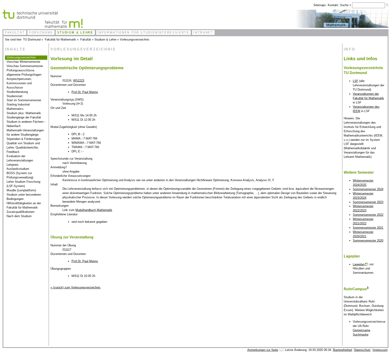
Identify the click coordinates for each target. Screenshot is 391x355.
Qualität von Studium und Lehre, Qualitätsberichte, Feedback (23, 148)
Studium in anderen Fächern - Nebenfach (26, 124)
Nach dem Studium (19, 216)
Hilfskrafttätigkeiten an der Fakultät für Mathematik (24, 205)
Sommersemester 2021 (368, 227)
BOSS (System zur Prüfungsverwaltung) (20, 175)
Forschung (41, 32)
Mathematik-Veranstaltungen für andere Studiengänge (25, 132)
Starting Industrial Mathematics (18, 106)
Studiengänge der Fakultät (24, 117)
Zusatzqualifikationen (20, 211)
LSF (355, 81)
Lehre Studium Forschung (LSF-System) (23, 184)
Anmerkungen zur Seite (262, 350)
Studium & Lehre (75, 32)
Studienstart (14, 96)
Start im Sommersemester (24, 100)
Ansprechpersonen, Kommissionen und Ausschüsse (19, 83)
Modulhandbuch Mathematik (93, 210)
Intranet (203, 32)
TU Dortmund (32, 39)
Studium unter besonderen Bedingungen (24, 197)
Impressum (380, 350)
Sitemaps (319, 5)
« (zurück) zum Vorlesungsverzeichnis (75, 287)
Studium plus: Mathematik (24, 113)
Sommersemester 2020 (368, 240)
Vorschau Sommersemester (25, 66)
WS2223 (78, 80)
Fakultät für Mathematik (60, 39)
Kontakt (333, 5)
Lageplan (359, 264)
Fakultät (15, 32)
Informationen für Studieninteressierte (143, 32)
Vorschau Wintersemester (23, 61)
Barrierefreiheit (342, 350)
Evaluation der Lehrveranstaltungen (20, 158)
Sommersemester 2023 (368, 202)
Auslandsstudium (18, 168)
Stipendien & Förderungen (24, 139)
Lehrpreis (13, 164)
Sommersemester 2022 (368, 214)
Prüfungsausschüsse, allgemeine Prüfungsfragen (24, 72)
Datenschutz (362, 350)
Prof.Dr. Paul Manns (85, 92)
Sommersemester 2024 (368, 189)
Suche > (346, 5)
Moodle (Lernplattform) (21, 190)
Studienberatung (17, 92)
